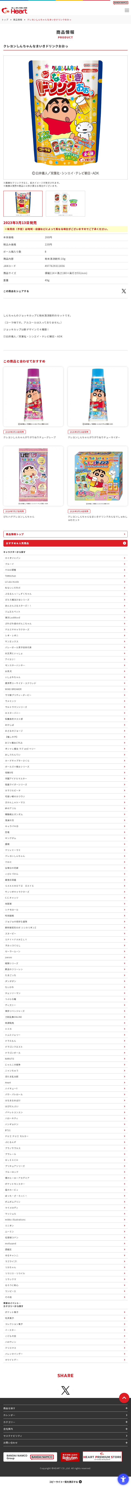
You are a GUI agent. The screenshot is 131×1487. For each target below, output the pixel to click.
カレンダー (9, 1415)
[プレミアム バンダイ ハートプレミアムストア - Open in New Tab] (102, 1456)
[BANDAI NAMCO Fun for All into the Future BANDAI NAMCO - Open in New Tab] (120, 3)
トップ (5, 19)
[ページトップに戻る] (124, 1398)
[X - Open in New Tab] (124, 293)
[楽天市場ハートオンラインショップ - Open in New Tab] (70, 1457)
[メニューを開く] (127, 10)
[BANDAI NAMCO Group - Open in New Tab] (30, 1457)
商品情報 (17, 19)
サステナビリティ (12, 1435)
